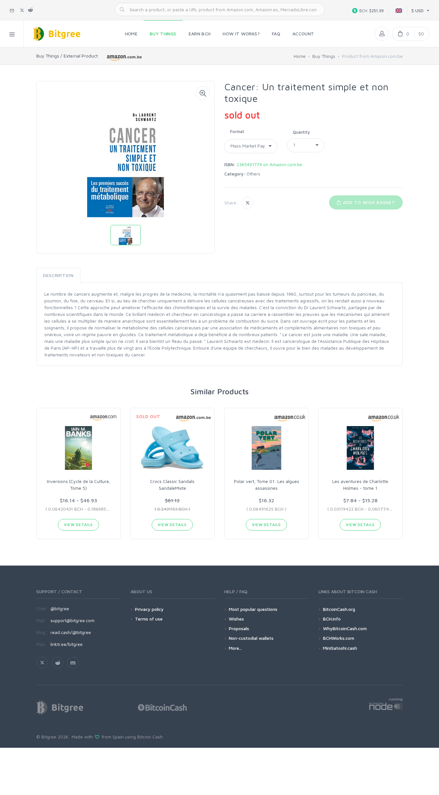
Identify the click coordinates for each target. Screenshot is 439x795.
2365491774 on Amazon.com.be (269, 164)
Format (237, 131)
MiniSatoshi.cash (340, 648)
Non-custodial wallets (251, 638)
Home (300, 56)
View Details (78, 524)
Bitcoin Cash (150, 736)
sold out (242, 115)
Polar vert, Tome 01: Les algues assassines (266, 484)
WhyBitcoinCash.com (345, 628)
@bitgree (59, 608)
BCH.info (332, 618)
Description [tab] (58, 275)
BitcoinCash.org (339, 609)
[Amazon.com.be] (124, 57)
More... (235, 648)
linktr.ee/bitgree (66, 644)
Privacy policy (149, 609)
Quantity (301, 132)
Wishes (236, 618)
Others (253, 173)
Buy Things (323, 56)
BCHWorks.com (338, 638)
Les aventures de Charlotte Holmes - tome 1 (360, 484)
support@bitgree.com (72, 620)
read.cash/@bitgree (70, 632)
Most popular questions (253, 609)
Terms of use (149, 618)
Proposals (239, 628)
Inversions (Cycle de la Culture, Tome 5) (78, 484)
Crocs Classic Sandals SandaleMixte (172, 484)
